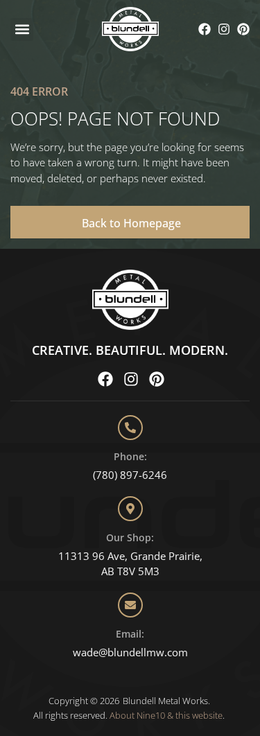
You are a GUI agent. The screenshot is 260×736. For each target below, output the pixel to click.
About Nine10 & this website (166, 715)
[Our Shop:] (130, 508)
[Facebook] (204, 29)
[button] (21, 29)
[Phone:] (130, 427)
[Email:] (130, 605)
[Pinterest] (243, 29)
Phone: (130, 456)
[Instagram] (224, 29)
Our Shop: (130, 537)
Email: (130, 633)
